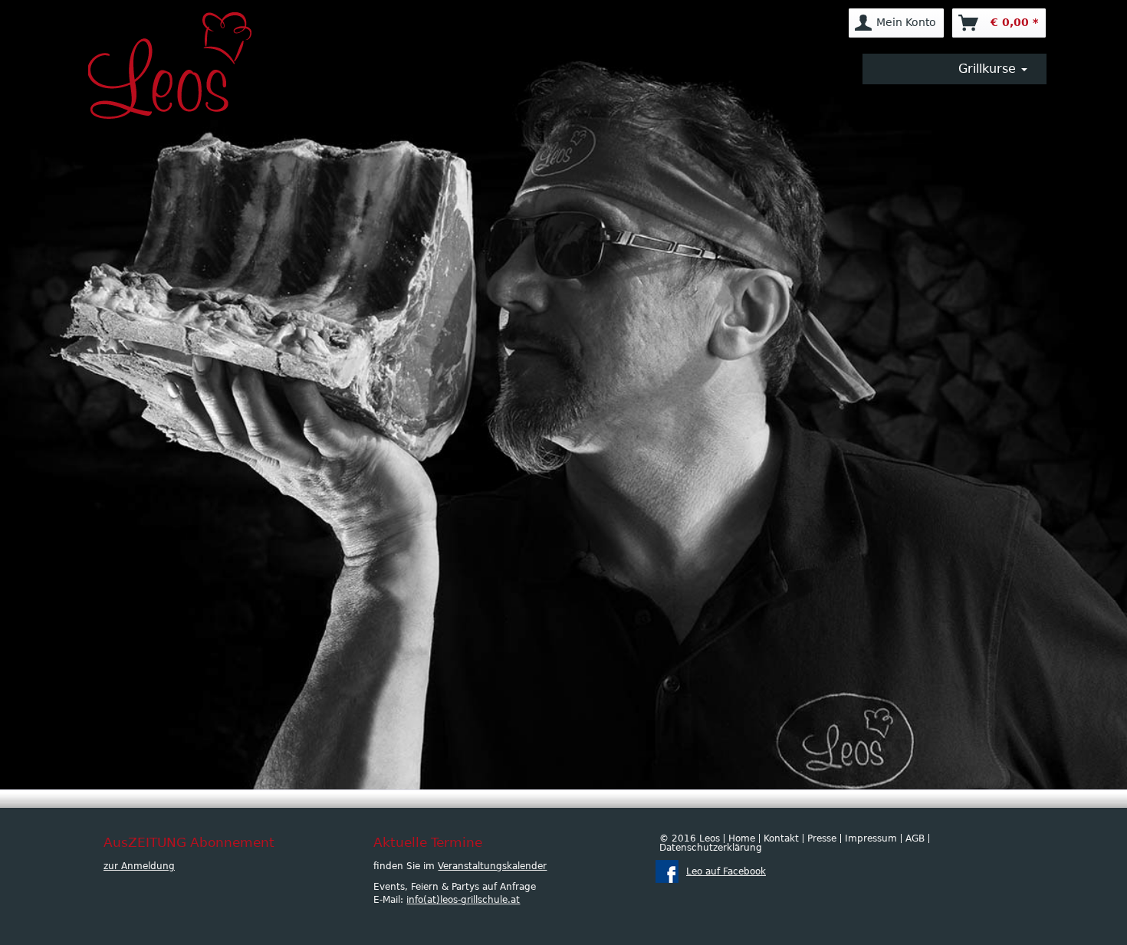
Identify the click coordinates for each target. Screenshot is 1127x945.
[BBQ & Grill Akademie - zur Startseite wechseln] (180, 65)
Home (741, 838)
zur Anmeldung (139, 866)
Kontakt (781, 838)
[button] (954, 69)
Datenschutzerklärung (710, 847)
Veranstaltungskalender (492, 866)
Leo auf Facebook (726, 871)
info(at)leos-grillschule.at (463, 899)
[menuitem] (896, 23)
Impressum (871, 838)
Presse (821, 838)
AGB (915, 838)
